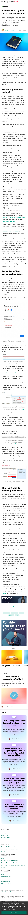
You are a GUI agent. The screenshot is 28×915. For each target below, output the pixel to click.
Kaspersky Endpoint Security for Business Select (12, 862)
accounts (6, 612)
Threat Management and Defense (9, 879)
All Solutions (4, 839)
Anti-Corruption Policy (12, 891)
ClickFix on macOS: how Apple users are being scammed (14, 806)
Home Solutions (5, 829)
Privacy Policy (4, 891)
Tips (15, 717)
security (11, 615)
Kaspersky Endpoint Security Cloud (9, 849)
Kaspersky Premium (5, 837)
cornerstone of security (8, 373)
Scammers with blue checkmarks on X (12, 678)
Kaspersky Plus (4, 835)
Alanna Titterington (9, 30)
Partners (12, 896)
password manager (9, 221)
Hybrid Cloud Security (6, 883)
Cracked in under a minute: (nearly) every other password (10, 666)
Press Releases (4, 897)
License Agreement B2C (6, 892)
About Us (8, 896)
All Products (4, 851)
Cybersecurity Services (6, 876)
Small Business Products (7, 843)
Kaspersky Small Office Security (8, 846)
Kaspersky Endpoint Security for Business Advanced (13, 865)
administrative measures (11, 231)
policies (21, 612)
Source (22, 409)
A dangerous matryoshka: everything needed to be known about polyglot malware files (14, 751)
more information (11, 909)
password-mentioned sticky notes (14, 217)
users (17, 615)
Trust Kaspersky (11, 897)
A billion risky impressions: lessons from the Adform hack (14, 723)
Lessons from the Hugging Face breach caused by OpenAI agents (14, 780)
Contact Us (3, 896)
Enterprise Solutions (6, 870)
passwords (5, 6)
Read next (5, 673)
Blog (16, 896)
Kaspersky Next (4, 858)
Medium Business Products (8, 854)
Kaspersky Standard (5, 833)
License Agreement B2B (16, 892)
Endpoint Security (5, 881)
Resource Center (21, 896)
